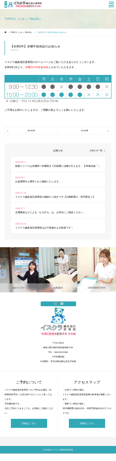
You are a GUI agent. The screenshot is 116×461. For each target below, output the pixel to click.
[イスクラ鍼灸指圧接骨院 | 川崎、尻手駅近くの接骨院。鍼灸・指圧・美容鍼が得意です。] (23, 4)
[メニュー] (111, 4)
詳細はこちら (29, 423)
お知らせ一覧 (96, 150)
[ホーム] (5, 32)
